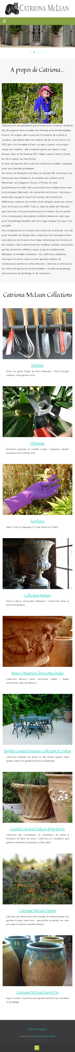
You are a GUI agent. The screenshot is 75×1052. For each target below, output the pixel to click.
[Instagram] (36, 1047)
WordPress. (50, 1037)
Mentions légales (37, 1029)
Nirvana (39, 1037)
